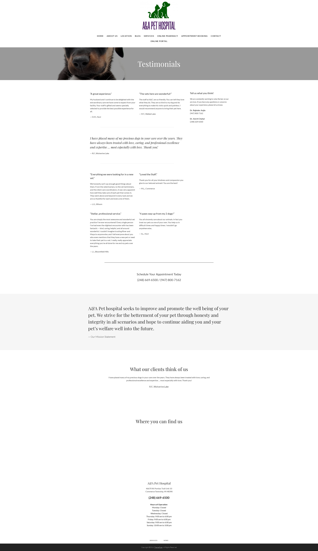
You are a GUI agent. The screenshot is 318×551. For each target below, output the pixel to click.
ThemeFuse (158, 547)
